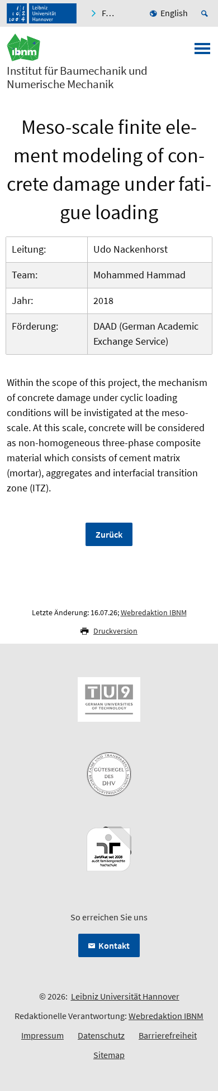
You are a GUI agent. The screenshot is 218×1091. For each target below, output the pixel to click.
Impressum (42, 1035)
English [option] (174, 12)
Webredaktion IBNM (154, 612)
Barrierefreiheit (168, 1035)
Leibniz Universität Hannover (125, 996)
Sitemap (109, 1054)
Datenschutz (101, 1035)
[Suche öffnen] (206, 13)
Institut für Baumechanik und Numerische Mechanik (77, 77)
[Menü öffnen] (202, 52)
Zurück (109, 534)
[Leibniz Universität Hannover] (42, 13)
